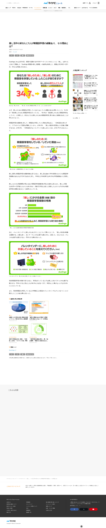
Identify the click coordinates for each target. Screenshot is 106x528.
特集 (59, 7)
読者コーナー (77, 7)
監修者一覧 (28, 512)
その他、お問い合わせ (11, 510)
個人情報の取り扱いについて (52, 502)
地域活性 (64, 7)
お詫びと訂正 (49, 510)
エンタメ (50, 7)
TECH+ (14, 7)
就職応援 (45, 7)
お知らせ (9, 502)
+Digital (19, 7)
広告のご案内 (10, 508)
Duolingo (12, 350)
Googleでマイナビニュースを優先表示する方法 (53, 10)
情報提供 (28, 510)
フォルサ (15, 51)
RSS (27, 508)
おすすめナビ (85, 7)
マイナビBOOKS (93, 7)
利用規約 (28, 502)
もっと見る (75, 118)
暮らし (28, 478)
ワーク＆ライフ (37, 7)
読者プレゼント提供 (11, 506)
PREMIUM (25, 7)
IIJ (69, 7)
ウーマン (31, 7)
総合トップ (8, 7)
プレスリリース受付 (50, 504)
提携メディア (49, 506)
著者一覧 (9, 512)
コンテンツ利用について (31, 506)
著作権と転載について (11, 504)
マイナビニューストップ (11, 478)
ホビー (55, 7)
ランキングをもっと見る (78, 113)
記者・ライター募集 (50, 508)
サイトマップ (29, 504)
